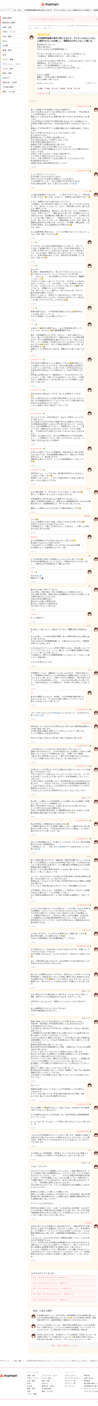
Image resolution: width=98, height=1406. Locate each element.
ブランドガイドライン (72, 1378)
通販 (41, 88)
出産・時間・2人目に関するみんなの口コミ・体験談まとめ (53, 1294)
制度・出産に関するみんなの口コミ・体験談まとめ (50, 1277)
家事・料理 (7, 50)
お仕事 (5, 46)
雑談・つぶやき (9, 92)
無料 (48, 88)
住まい (5, 41)
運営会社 (87, 1375)
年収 (70, 88)
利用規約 (87, 1381)
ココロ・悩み (8, 69)
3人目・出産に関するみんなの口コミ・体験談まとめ (51, 1300)
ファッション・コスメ (11, 64)
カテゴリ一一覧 (70, 1383)
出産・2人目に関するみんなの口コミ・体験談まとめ (51, 1283)
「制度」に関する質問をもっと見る (64, 1346)
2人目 (78, 88)
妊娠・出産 (7, 27)
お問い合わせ (88, 1378)
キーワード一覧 (70, 1381)
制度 (63, 88)
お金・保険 (7, 36)
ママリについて (70, 1375)
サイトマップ (69, 1386)
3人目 (56, 88)
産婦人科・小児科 (10, 82)
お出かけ (6, 78)
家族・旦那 (7, 73)
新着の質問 (7, 18)
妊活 (4, 55)
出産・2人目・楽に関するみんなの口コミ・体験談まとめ (52, 1288)
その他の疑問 (8, 87)
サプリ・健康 (8, 59)
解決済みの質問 (9, 23)
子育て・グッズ (9, 32)
